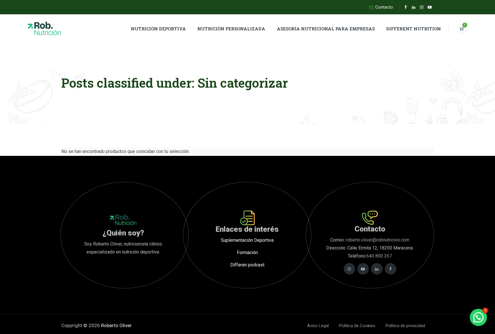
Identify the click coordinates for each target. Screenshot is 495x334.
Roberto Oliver (116, 325)
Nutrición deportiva (158, 29)
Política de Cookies (357, 325)
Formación (247, 252)
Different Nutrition (413, 29)
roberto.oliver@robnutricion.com (377, 240)
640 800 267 (379, 256)
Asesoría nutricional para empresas (326, 29)
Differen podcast (247, 265)
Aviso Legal (318, 325)
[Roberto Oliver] (44, 28)
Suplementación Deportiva (247, 240)
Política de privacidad (405, 325)
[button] (478, 317)
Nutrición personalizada (231, 29)
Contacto (384, 7)
